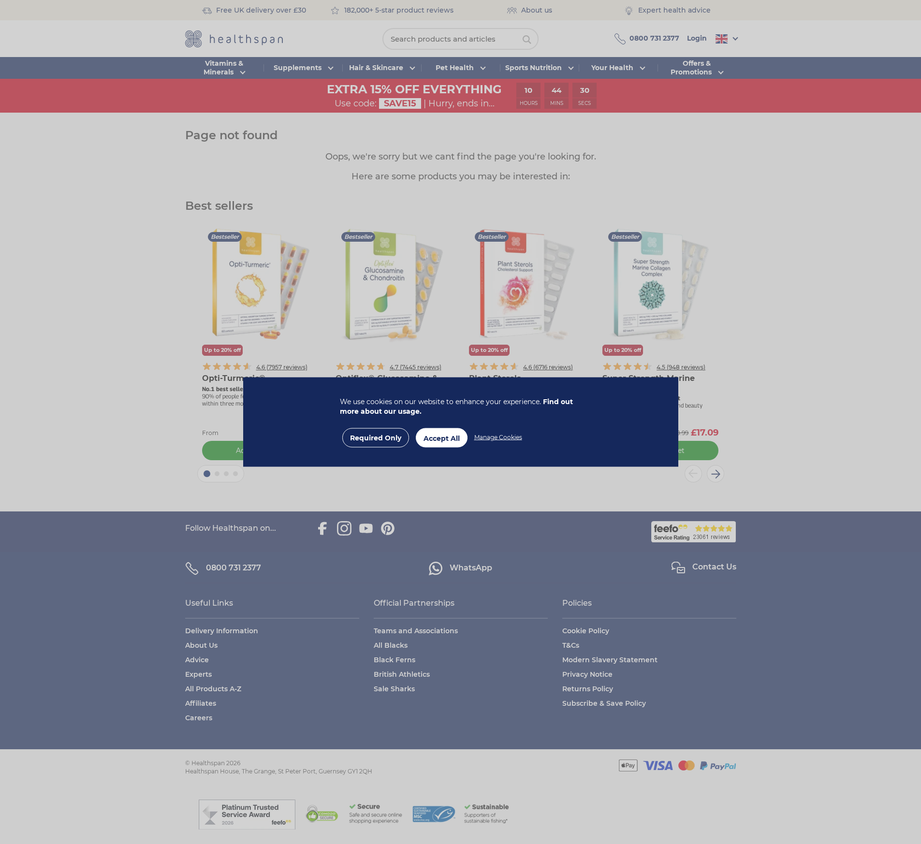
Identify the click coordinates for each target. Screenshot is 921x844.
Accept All (442, 438)
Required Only (375, 438)
